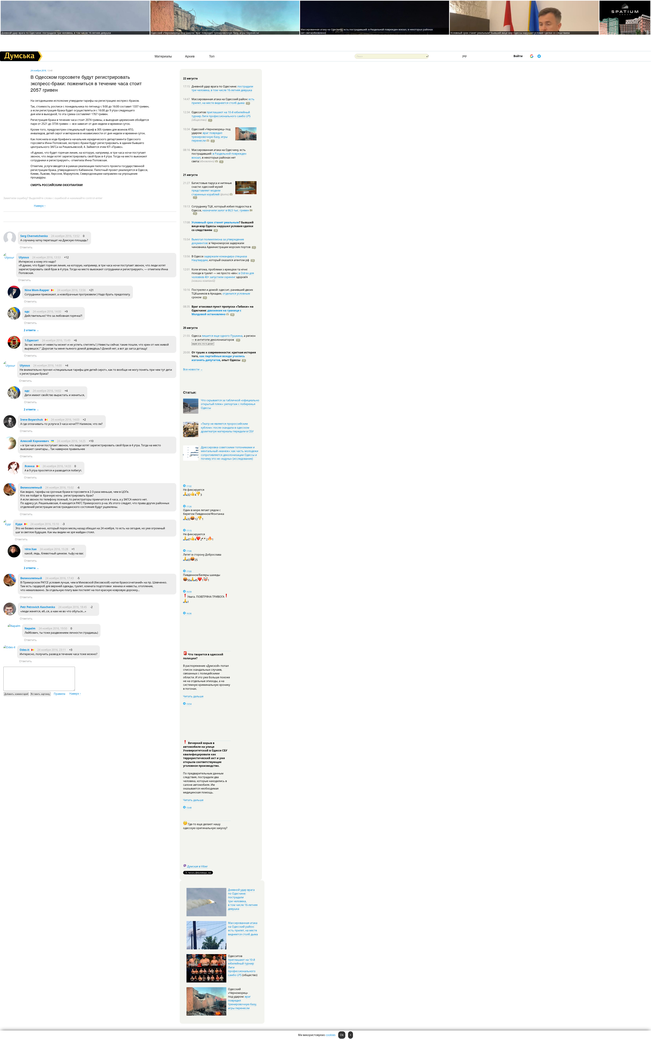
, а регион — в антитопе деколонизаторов (223, 337)
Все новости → (193, 369)
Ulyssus (24, 257)
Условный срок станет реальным (215, 222)
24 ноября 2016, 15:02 (59, 487)
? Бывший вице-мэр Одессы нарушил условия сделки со (223, 226)
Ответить (26, 247)
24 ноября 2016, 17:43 (59, 578)
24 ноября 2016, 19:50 (53, 628)
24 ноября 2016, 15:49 (56, 340)
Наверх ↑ (40, 206)
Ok (342, 1035)
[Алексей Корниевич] (9, 448)
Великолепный (31, 487)
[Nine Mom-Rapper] (14, 297)
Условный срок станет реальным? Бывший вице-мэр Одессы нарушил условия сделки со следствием (510, 32)
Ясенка (30, 466)
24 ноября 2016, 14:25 (71, 441)
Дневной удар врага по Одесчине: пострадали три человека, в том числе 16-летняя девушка (56, 32)
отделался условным (236, 293)
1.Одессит (32, 340)
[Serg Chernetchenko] (9, 243)
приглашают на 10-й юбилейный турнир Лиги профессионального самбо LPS (221, 114)
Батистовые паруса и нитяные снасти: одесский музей (212, 185)
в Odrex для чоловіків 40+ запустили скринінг (223, 275)
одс (27, 311)
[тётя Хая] (14, 556)
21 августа (190, 175)
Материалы (163, 56)
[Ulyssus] (8, 257)
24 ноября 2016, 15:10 (44, 524)
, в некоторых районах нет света (214, 159)
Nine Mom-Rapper (37, 290)
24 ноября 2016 (38, 70)
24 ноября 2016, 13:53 (46, 257)
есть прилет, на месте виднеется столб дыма (223, 101)
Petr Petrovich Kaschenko (37, 607)
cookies (331, 1035)
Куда (18, 524)
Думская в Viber (197, 866)
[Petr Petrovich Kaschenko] (9, 614)
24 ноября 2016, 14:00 (47, 311)
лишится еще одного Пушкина (222, 336)
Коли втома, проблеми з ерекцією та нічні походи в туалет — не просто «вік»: (219, 271)
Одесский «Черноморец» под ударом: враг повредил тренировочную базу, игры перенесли (205, 32)
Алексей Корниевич (34, 441)
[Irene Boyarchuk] (9, 427)
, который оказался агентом (228, 260)
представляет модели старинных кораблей (206, 192)
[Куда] (7, 524)
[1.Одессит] (14, 348)
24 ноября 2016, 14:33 (57, 466)
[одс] (14, 319)
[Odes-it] (9, 647)
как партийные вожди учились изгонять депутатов (218, 358)
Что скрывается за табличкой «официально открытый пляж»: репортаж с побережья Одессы (230, 404)
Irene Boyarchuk (31, 419)
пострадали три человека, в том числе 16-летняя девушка (222, 88)
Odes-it (24, 650)
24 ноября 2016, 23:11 (51, 650)
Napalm (30, 628)
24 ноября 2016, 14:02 (47, 391)
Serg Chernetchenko (34, 236)
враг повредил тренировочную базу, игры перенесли (210, 136)
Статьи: (189, 392)
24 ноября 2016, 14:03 (65, 419)
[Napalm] (14, 626)
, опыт (230, 360)
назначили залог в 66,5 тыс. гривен (225, 210)
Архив (189, 56)
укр (464, 56)
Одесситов (199, 112)
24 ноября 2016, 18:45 (72, 607)
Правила (59, 694)
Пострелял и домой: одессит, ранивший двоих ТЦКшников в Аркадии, (222, 291)
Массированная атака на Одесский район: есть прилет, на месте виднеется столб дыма (243, 928)
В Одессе (198, 256)
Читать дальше (193, 696)
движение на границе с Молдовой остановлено (216, 312)
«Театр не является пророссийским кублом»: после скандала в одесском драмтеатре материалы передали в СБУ (227, 427)
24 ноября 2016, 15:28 (54, 549)
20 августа (190, 328)
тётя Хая (30, 549)
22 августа (190, 78)
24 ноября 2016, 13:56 (71, 290)
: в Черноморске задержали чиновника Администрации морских (221, 245)
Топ (211, 56)
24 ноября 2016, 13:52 (65, 236)
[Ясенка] (14, 473)
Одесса (197, 336)
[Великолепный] (9, 495)
